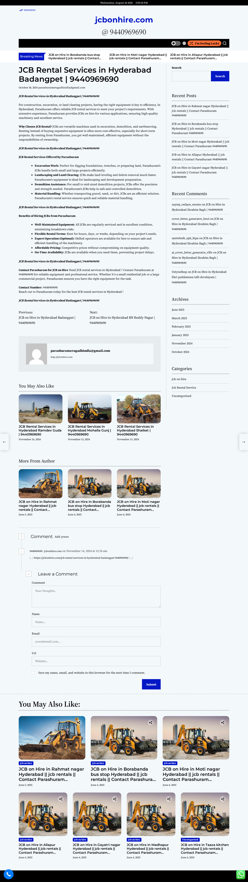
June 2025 (178, 310)
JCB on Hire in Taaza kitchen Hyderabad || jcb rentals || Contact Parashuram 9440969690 (205, 851)
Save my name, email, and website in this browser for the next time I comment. (91, 673)
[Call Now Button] (9, 874)
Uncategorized (181, 396)
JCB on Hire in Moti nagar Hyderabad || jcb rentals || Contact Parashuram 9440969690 (122, 58)
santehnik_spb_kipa (185, 238)
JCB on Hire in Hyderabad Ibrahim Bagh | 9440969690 (197, 224)
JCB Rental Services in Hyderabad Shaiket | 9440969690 (135, 430)
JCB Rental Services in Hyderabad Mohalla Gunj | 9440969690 (89, 430)
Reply (115, 551)
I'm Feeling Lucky (207, 43)
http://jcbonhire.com (62, 357)
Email (36, 633)
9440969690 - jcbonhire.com (46, 551)
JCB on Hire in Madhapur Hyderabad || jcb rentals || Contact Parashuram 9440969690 (148, 851)
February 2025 (181, 326)
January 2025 (180, 335)
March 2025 (179, 318)
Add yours (62, 537)
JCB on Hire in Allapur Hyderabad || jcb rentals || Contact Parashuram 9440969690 (183, 58)
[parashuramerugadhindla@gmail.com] (36, 353)
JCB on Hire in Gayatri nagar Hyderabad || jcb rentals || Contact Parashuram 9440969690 (200, 172)
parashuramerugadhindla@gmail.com (61, 87)
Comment (38, 583)
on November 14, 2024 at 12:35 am (85, 551)
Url (34, 653)
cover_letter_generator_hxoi (190, 219)
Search (176, 68)
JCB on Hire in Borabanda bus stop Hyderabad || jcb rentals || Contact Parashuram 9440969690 (58, 58)
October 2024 (180, 352)
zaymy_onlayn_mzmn (186, 204)
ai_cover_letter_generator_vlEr (192, 252)
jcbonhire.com (124, 19)
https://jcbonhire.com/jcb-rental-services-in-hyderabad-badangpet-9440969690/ (81, 558)
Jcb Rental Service (184, 387)
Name (36, 614)
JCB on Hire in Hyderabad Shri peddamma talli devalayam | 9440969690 (199, 277)
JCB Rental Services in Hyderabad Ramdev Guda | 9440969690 (40, 430)
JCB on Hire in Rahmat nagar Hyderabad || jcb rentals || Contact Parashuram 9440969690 (40, 508)
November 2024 (182, 343)
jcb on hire (179, 379)
